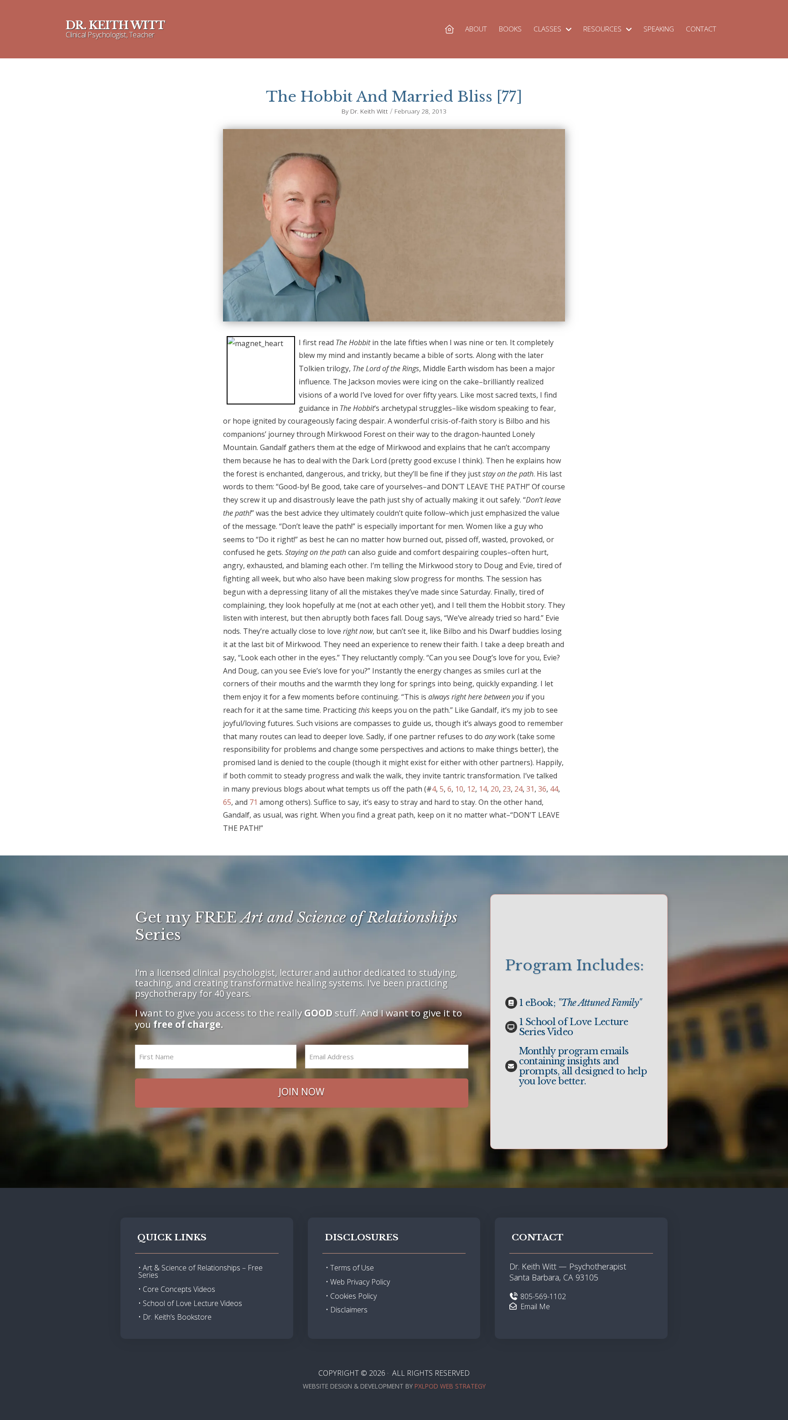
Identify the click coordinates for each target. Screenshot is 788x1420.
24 (518, 789)
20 (495, 789)
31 (530, 789)
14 (483, 789)
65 (227, 802)
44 (554, 789)
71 (253, 802)
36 (542, 789)
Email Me (535, 1306)
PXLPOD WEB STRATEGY (450, 1386)
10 (459, 789)
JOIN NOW (301, 1091)
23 (507, 789)
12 (471, 789)
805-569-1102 (543, 1296)
